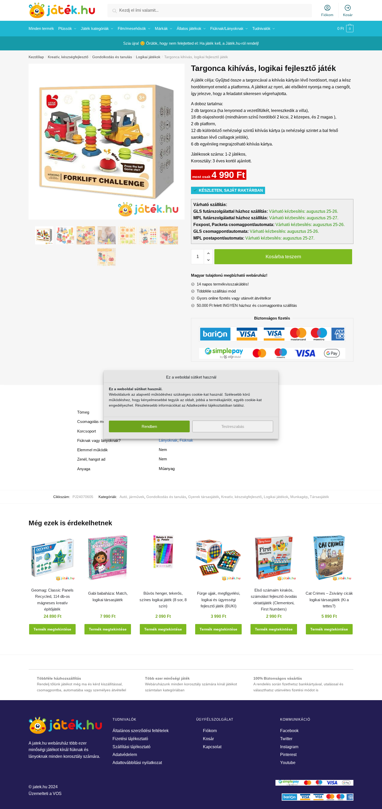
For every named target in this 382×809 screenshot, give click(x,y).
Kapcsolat (212, 747)
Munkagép (299, 497)
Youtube (287, 762)
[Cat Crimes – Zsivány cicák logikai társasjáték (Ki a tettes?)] (329, 560)
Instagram (289, 747)
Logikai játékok (148, 57)
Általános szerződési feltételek (141, 730)
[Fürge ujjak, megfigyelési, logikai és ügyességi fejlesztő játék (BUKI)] (218, 560)
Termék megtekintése (52, 629)
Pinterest (288, 754)
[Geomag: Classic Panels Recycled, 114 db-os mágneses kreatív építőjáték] (52, 560)
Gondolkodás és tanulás (112, 57)
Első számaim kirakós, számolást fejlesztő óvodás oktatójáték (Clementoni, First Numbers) (274, 599)
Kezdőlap (36, 57)
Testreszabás (232, 426)
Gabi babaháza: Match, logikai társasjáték (108, 596)
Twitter (286, 739)
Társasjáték (319, 497)
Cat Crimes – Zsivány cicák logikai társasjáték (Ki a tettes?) (329, 599)
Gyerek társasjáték (203, 497)
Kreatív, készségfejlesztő (68, 57)
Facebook (289, 730)
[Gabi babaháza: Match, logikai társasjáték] (107, 560)
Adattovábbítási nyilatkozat (137, 762)
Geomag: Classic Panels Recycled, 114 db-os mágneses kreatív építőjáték (52, 599)
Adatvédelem (125, 754)
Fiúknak (186, 440)
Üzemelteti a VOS (45, 793)
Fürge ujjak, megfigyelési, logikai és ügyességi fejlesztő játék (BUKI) (218, 599)
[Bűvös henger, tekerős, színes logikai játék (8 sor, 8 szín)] (163, 554)
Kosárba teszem (283, 256)
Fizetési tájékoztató (130, 739)
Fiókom (327, 15)
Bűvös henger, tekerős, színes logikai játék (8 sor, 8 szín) (163, 599)
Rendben (149, 426)
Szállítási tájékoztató (131, 747)
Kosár (348, 15)
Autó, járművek (132, 497)
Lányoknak (168, 440)
